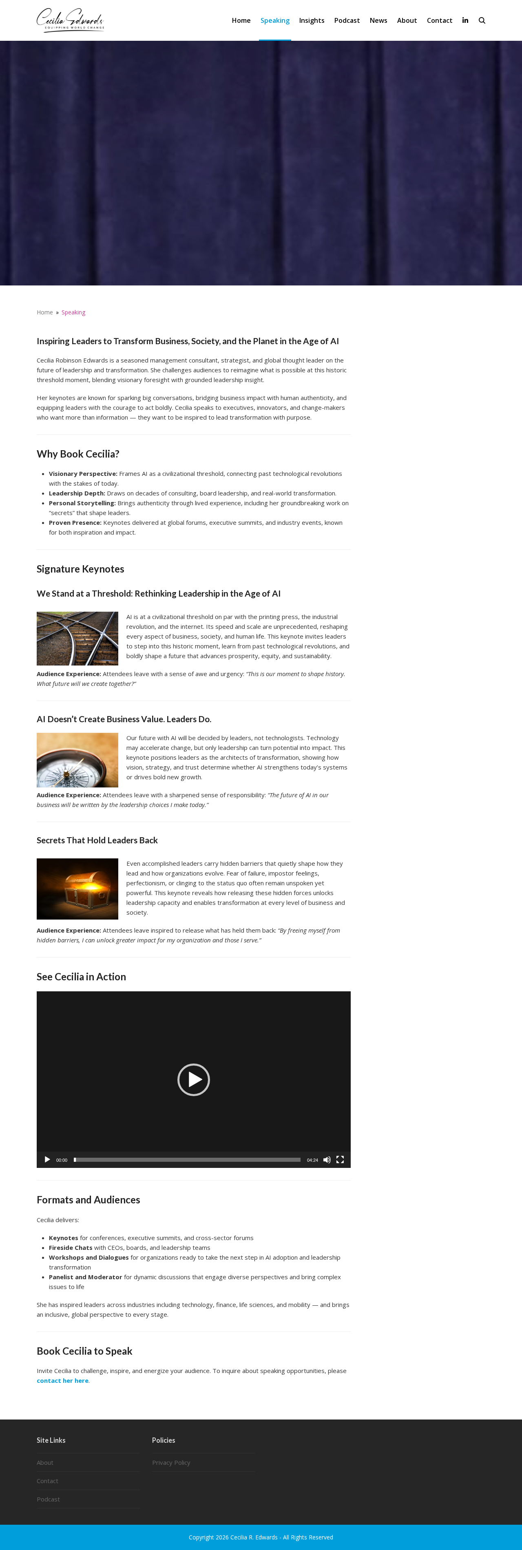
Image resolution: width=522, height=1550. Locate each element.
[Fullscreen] (340, 1160)
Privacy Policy (171, 1462)
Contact (47, 1481)
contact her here (62, 1380)
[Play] (47, 1160)
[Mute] (327, 1160)
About (45, 1462)
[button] (482, 20)
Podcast (48, 1499)
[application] (194, 1079)
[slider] (187, 1160)
